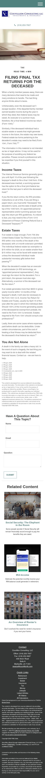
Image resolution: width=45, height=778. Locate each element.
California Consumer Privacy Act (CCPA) (26, 730)
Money (22, 688)
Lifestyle (22, 690)
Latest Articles (22, 693)
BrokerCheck (6, 702)
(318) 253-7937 (24, 25)
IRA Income (22, 575)
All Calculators (22, 698)
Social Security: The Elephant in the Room (23, 523)
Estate (22, 680)
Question (8, 452)
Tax (22, 685)
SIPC (13, 744)
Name (8, 423)
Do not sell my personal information (15, 735)
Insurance (22, 683)
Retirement (22, 675)
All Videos (22, 695)
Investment (22, 678)
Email (8, 438)
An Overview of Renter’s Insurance (22, 623)
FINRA (9, 744)
